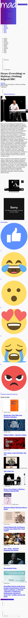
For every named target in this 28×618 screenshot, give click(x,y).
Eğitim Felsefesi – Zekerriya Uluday (15, 435)
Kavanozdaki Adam (10, 568)
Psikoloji (6, 44)
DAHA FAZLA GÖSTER (7, 599)
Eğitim (5, 39)
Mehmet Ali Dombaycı (9, 94)
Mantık (5, 41)
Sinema (5, 26)
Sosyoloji (6, 42)
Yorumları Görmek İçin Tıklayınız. (9, 394)
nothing (6, 222)
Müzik (5, 25)
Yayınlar (6, 14)
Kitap (5, 29)
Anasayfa (3, 83)
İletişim (5, 19)
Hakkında (6, 10)
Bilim (5, 31)
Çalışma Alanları (8, 11)
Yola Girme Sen (9, 471)
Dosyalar (6, 17)
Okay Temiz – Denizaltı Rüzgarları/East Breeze (11, 549)
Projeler (6, 12)
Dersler (5, 15)
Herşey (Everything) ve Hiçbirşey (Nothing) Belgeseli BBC (14, 490)
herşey (2, 222)
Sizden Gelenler (8, 18)
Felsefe (5, 38)
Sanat (5, 32)
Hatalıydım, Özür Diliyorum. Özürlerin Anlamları (13, 416)
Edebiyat (6, 28)
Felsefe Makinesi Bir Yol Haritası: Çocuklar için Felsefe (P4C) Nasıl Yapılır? (14, 528)
